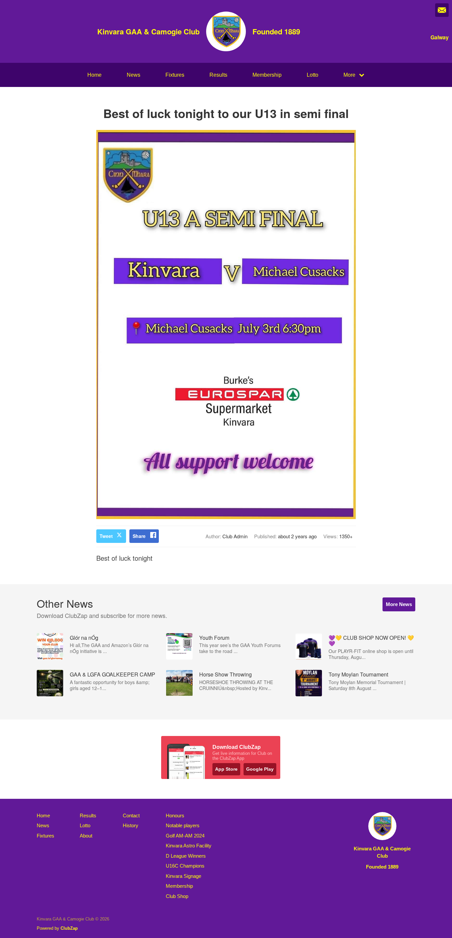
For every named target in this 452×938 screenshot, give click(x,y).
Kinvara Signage (183, 876)
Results (218, 75)
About (86, 835)
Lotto (312, 75)
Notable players (183, 825)
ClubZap (69, 928)
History (130, 825)
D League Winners (186, 856)
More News (399, 604)
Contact (131, 815)
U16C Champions (185, 866)
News (133, 75)
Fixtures (174, 75)
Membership (267, 75)
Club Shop (177, 896)
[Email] (442, 10)
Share (139, 536)
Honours (175, 815)
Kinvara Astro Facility (188, 845)
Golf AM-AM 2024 (185, 835)
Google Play (260, 769)
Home (94, 75)
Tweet (106, 536)
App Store (226, 769)
